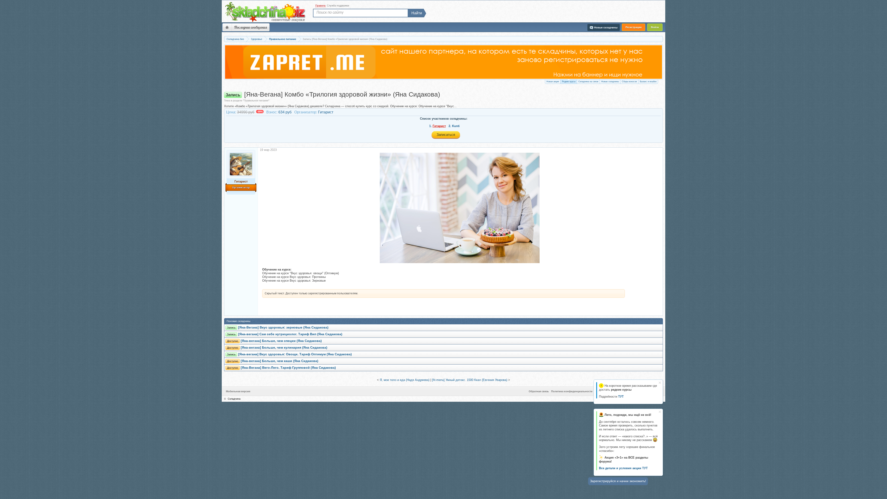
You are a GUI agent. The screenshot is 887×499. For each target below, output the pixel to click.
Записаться (446, 135)
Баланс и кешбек (648, 81)
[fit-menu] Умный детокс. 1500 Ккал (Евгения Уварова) (469, 380)
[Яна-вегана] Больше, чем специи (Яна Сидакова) (281, 341)
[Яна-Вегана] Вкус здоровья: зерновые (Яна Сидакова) (283, 327)
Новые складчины (610, 81)
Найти (416, 13)
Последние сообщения (250, 27)
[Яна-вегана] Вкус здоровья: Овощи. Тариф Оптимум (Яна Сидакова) (295, 354)
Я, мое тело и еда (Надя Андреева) (404, 380)
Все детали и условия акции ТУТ (623, 468)
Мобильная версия (238, 391)
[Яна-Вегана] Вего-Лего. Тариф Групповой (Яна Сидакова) (288, 367)
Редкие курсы (568, 81)
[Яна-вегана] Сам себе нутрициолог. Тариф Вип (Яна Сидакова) (290, 334)
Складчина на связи (588, 81)
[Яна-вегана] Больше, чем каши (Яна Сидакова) (279, 361)
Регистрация (633, 27)
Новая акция (553, 81)
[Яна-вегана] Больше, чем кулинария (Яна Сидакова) (284, 347)
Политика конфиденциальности (571, 391)
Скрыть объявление (660, 382)
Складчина (234, 398)
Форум (227, 27)
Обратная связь (539, 391)
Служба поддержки (338, 5)
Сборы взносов (629, 81)
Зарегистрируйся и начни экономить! (618, 481)
